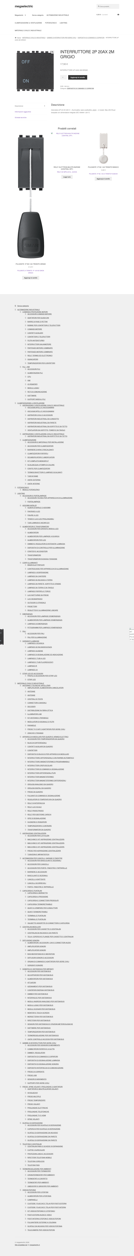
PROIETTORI (32, 606)
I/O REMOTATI (32, 384)
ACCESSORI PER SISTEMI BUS (39, 971)
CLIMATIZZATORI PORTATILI (37, 453)
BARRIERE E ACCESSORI (37, 872)
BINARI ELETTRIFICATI (36, 565)
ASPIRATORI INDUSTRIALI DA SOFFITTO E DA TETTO (47, 426)
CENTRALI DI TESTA (35, 699)
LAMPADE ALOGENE (35, 651)
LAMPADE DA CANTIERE (36, 576)
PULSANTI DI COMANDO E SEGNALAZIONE (43, 795)
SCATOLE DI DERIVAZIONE (32, 1123)
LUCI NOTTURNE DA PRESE (38, 595)
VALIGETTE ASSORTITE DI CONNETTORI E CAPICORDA (48, 923)
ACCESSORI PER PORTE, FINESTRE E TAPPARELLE (47, 868)
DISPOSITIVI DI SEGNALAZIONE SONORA (43, 1064)
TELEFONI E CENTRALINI (32, 1144)
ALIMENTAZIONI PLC (35, 373)
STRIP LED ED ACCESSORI (32, 673)
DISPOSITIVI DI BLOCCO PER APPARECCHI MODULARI (48, 754)
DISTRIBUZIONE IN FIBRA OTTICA (40, 710)
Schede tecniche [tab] (20, 117)
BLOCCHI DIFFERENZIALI (37, 743)
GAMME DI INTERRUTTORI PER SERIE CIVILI (61, 38)
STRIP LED (31, 679)
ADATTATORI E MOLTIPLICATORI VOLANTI (42, 1089)
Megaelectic (19, 15)
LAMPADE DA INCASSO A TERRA (39, 580)
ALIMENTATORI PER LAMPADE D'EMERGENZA (44, 620)
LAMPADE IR (32, 666)
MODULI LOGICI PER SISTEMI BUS (40, 1005)
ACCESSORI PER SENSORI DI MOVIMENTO (43, 1045)
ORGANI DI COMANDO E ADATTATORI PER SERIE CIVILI (48, 961)
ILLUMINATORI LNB (34, 714)
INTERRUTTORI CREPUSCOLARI (39, 765)
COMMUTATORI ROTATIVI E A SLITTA (41, 1049)
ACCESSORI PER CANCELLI (38, 864)
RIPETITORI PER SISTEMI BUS (38, 1020)
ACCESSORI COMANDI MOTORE (39, 314)
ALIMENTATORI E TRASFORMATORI (35, 526)
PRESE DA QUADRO (35, 792)
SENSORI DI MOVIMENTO (36, 1079)
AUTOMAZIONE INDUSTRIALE (58, 15)
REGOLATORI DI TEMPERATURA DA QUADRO (44, 799)
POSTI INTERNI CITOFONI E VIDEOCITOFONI (44, 1219)
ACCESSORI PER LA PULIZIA (38, 835)
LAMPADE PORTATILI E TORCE (39, 591)
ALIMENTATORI (33, 532)
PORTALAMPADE (33, 501)
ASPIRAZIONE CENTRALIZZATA (34, 833)
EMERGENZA (27, 614)
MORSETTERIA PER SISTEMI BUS (40, 1016)
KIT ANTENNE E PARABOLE (37, 718)
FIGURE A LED (32, 515)
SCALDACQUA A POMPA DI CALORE (41, 465)
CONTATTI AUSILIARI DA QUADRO (40, 746)
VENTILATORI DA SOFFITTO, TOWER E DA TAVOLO (46, 430)
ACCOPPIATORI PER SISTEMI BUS (40, 975)
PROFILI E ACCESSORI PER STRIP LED (42, 676)
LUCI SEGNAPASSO (34, 599)
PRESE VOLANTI (33, 1104)
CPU (29, 376)
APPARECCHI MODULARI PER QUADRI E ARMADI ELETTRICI (45, 737)
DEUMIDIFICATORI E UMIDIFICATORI (41, 457)
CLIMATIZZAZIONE (29, 440)
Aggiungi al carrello (77, 77)
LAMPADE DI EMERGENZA (37, 624)
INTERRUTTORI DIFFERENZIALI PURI (41, 773)
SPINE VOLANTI (33, 1119)
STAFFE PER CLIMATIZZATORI (38, 468)
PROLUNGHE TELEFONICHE (38, 1111)
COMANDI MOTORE (34, 329)
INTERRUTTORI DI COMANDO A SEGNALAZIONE (45, 769)
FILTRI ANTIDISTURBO (35, 340)
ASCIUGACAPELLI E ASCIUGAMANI (40, 407)
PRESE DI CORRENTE (35, 1072)
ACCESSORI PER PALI (35, 633)
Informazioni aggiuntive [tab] (23, 112)
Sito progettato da (21, 1245)
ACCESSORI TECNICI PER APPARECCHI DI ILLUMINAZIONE (49, 498)
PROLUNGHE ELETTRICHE (37, 1108)
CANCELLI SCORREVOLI (36, 883)
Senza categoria (37, 15)
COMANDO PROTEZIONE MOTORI (35, 312)
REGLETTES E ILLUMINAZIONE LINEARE (42, 610)
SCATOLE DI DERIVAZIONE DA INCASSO (42, 1133)
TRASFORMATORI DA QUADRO (39, 829)
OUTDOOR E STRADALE (36, 602)
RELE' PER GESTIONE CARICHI (39, 814)
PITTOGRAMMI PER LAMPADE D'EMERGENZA (44, 627)
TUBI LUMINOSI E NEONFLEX (38, 523)
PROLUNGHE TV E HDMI (36, 1115)
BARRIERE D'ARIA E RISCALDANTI (40, 450)
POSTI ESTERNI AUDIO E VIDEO (39, 1215)
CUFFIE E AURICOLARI (36, 1150)
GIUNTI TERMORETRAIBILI (37, 912)
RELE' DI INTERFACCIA (36, 803)
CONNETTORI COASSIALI (36, 703)
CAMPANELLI (32, 1200)
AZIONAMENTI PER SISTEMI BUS (39, 986)
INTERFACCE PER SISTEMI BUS (39, 998)
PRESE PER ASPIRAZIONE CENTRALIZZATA (44, 851)
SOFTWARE (31, 395)
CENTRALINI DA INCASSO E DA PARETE (42, 933)
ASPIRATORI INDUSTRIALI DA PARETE (41, 422)
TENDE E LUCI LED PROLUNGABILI (40, 519)
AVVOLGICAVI (32, 1093)
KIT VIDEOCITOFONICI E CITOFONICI (41, 1211)
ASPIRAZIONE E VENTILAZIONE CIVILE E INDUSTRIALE (43, 405)
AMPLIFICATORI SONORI (36, 946)
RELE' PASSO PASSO (35, 811)
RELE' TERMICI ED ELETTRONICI (39, 355)
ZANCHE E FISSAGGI (35, 733)
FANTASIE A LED (33, 511)
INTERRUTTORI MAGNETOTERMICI (40, 777)
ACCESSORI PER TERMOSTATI (39, 1171)
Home (19, 38)
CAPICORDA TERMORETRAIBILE (39, 904)
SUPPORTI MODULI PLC (36, 399)
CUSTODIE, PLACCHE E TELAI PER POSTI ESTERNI (46, 1203)
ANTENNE (31, 691)
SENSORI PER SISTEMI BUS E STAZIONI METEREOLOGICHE (50, 1024)
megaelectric (24, 6)
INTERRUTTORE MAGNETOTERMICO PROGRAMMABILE (48, 761)
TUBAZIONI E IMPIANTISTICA (38, 854)
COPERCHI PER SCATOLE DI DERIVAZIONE (43, 1129)
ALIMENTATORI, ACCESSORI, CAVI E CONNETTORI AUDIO (49, 942)
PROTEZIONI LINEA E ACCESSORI (40, 1154)
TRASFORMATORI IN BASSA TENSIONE (42, 559)
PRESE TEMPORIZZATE (36, 1100)
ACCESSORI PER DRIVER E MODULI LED (42, 529)
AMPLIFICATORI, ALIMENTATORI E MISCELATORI (45, 688)
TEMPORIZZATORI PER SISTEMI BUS (41, 1032)
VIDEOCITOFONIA (29, 1190)
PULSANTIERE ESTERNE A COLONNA (41, 1222)
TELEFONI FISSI (33, 1165)
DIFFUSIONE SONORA (30, 940)
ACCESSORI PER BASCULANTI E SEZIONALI (44, 860)
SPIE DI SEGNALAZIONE (36, 818)
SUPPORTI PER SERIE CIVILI (38, 1083)
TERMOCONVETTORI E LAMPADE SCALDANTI (44, 472)
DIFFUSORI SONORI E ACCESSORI (40, 958)
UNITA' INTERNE (33, 484)
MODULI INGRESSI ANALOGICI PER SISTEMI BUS (45, 1001)
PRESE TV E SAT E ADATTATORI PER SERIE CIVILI (46, 729)
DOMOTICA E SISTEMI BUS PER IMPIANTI (38, 969)
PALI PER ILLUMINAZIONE (37, 637)
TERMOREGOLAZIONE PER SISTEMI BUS (43, 1035)
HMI (28, 380)
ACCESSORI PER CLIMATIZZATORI (40, 446)
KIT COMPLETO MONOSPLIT (38, 461)
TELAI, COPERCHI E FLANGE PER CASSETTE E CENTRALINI (50, 936)
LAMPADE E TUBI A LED (36, 658)
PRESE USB (32, 1075)
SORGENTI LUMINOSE (30, 641)
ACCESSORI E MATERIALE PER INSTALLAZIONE (45, 442)
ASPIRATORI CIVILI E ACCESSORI (40, 415)
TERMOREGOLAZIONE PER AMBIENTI (36, 1169)
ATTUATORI (31, 982)
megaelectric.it (35, 1245)
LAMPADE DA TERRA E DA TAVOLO (40, 587)
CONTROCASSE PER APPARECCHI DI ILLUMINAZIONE (48, 569)
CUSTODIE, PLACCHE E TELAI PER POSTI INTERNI (46, 1207)
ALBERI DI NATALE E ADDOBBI (38, 507)
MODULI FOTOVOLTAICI (31, 489)
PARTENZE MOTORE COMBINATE (40, 348)
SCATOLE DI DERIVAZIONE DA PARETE (42, 1136)
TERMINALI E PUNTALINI (36, 915)
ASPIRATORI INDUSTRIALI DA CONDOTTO (43, 419)
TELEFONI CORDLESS (35, 1161)
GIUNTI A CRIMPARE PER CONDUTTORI (42, 908)
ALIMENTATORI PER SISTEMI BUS (40, 979)
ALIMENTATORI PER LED (36, 540)
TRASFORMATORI (34, 555)
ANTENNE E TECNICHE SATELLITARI (36, 685)
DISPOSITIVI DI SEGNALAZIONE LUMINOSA (43, 1060)
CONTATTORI (32, 750)
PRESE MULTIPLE (34, 1096)
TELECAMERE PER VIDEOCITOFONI (41, 1230)
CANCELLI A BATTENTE (36, 879)
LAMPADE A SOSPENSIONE (37, 572)
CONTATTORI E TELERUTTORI (38, 337)
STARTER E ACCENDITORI (37, 551)
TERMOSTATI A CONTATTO (37, 1178)
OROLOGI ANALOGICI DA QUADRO (40, 784)
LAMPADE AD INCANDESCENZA (39, 647)
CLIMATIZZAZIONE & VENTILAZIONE (28, 23)
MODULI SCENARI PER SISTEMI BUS (41, 1009)
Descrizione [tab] (19, 106)
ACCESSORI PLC (33, 369)
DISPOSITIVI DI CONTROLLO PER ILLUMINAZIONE (46, 547)
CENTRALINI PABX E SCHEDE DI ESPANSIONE (45, 1146)
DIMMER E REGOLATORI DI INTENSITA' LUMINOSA (46, 544)
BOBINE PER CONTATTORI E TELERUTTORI (43, 325)
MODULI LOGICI (33, 388)
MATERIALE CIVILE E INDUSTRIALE (28, 30)
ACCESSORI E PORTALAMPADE (34, 496)
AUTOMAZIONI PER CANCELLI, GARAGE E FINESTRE (42, 858)
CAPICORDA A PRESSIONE (37, 896)
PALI (24, 631)
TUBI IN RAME (32, 476)
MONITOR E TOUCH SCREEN (38, 1013)
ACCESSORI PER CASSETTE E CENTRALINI (44, 929)
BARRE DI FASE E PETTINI (37, 321)
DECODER (31, 706)
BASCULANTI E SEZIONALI (37, 875)
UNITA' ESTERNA (33, 480)
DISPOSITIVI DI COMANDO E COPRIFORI (91, 38)
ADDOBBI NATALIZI (29, 505)
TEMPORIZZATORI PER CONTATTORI (41, 363)
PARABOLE (31, 725)
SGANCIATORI (32, 359)
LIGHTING (63, 23)
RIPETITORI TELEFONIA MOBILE (39, 1157)
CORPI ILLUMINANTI (30, 563)
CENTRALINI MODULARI (31, 927)
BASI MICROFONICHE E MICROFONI (41, 954)
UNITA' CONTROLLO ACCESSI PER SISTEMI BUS (45, 1039)
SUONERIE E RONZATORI (37, 822)
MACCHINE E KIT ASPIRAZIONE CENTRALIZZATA (45, 839)
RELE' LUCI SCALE (34, 807)
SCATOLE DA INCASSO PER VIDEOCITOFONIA (44, 1226)
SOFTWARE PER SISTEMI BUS (39, 1028)
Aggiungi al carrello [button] (30, 278)
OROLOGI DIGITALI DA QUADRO (39, 788)
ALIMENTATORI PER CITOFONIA (39, 1196)
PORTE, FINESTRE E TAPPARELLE (40, 887)
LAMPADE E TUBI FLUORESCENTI (40, 662)
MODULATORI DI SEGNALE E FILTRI (40, 722)
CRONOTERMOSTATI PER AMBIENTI (41, 1175)
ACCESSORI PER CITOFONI (37, 1192)
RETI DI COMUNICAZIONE (37, 392)
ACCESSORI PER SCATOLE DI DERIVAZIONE (44, 1125)
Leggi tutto (67, 177)
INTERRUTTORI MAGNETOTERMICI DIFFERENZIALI (46, 780)
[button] (52, 52)
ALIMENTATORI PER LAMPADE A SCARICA (43, 536)
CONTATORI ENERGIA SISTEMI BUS (40, 990)
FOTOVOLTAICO (51, 23)
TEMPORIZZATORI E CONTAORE (39, 826)
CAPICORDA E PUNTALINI (32, 891)
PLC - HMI (26, 367)
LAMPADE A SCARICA (35, 643)
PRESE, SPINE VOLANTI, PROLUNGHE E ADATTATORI (42, 1087)
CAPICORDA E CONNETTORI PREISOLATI (43, 900)
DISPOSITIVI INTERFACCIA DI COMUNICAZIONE (45, 1068)
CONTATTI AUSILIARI (35, 333)
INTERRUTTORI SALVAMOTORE (39, 344)
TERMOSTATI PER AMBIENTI (38, 1182)
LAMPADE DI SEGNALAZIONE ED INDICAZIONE (45, 654)
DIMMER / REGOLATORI (36, 1053)
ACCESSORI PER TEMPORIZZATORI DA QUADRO (45, 739)
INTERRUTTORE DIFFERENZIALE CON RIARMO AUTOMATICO (50, 758)
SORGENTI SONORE (35, 965)
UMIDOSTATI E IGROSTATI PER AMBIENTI (42, 1186)
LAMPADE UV (32, 670)
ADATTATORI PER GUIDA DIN (38, 318)
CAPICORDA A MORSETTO (37, 893)
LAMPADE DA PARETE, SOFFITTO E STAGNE (44, 584)
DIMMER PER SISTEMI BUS (37, 994)
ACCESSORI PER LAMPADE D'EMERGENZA (43, 616)
